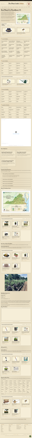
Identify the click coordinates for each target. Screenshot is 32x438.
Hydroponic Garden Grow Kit (15, 341)
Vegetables (2, 428)
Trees (1, 427)
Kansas (7, 383)
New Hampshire (7, 387)
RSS (24, 427)
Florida (7, 382)
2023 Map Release (18, 428)
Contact (25, 426)
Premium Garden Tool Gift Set (15, 236)
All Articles (17, 425)
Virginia (8, 8)
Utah (7, 391)
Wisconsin (24, 391)
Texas (3, 391)
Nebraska (3, 387)
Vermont (16, 391)
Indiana (3, 383)
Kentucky (11, 383)
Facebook (19, 419)
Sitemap (25, 428)
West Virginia (29, 392)
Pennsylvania (11, 389)
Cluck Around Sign (14, 371)
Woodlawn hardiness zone (11, 215)
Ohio (29, 387)
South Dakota (24, 389)
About (25, 425)
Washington (20, 391)
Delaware (3, 382)
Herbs (1, 425)
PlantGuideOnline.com (4, 8)
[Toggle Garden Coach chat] (30, 436)
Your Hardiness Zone (18, 427)
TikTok (25, 419)
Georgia (11, 382)
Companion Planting (18, 426)
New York (24, 387)
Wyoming (3, 393)
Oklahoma (3, 389)
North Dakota (29, 385)
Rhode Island (16, 389)
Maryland (24, 383)
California (10, 425)
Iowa (20, 382)
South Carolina (20, 389)
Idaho (24, 382)
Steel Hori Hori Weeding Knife (15, 361)
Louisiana (16, 383)
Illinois (29, 382)
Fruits (1, 429)
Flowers (2, 430)
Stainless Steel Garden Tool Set (16, 268)
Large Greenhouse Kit (24, 226)
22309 (4, 295)
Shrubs (2, 426)
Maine (29, 383)
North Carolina (24, 385)
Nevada (20, 387)
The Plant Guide (16, 3)
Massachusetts (20, 383)
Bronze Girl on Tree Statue (5, 361)
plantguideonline (15, 145)
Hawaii (16, 382)
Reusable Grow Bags (14, 226)
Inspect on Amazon (19, 34)
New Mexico (16, 387)
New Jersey (11, 387)
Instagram (22, 419)
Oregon (7, 389)
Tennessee (29, 389)
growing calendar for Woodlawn (7, 244)
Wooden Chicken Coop (5, 226)
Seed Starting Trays (24, 361)
